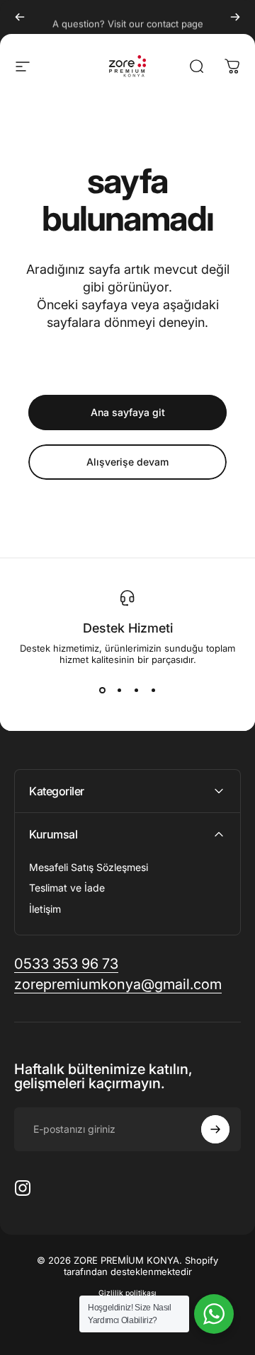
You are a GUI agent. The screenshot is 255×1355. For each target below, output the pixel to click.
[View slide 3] (136, 690)
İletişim (45, 909)
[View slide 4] (153, 690)
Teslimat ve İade (67, 888)
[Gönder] (215, 1129)
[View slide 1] (102, 690)
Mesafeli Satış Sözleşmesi (88, 867)
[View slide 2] (119, 690)
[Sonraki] (235, 17)
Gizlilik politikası (127, 1293)
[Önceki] (19, 17)
